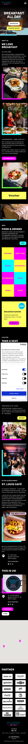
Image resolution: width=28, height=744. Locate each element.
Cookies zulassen (14, 393)
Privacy (6, 733)
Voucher (14, 195)
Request (22, 418)
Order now (14, 323)
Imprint (17, 733)
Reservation (14, 23)
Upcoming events (9, 158)
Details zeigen (20, 388)
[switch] (24, 374)
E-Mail (5, 613)
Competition (12, 733)
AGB (3, 733)
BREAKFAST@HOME (14, 28)
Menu (23, 243)
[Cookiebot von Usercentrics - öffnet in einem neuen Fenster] (20, 345)
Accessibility (23, 733)
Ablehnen (14, 398)
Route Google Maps (13, 561)
